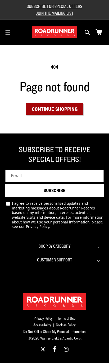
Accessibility (42, 325)
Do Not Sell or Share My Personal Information (54, 331)
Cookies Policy (66, 325)
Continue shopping (55, 109)
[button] (8, 32)
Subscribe (54, 190)
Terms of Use (66, 318)
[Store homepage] (54, 301)
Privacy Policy (37, 226)
